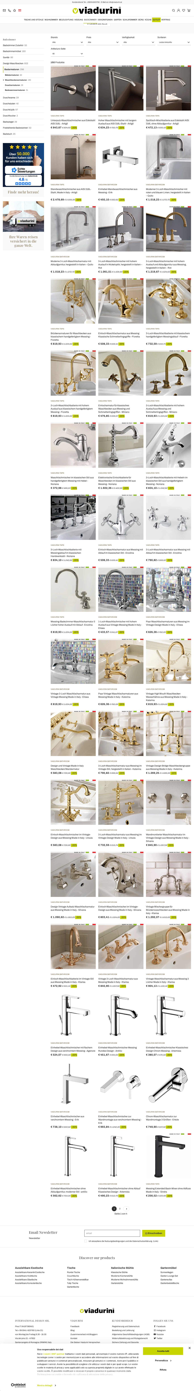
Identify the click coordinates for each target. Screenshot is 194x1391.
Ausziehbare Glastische (26, 1279)
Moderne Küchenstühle (122, 1276)
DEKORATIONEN (105, 20)
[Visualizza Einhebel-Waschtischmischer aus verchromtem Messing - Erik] (88, 1068)
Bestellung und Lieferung (123, 1330)
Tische (71, 1267)
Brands (54, 37)
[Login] (178, 10)
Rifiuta (163, 1369)
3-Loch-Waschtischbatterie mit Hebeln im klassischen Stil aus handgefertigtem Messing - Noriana (167, 480)
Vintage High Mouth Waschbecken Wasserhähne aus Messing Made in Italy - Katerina (166, 696)
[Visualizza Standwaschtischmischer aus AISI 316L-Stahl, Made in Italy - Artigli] (88, 141)
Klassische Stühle (119, 1272)
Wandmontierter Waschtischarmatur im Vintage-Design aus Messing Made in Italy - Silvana (167, 837)
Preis (88, 37)
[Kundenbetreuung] (9, 10)
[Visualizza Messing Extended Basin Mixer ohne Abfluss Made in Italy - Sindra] (184, 1140)
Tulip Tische (72, 1283)
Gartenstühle (117, 1283)
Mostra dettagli (44, 1385)
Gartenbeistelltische (169, 1283)
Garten (118, 20)
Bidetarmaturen (13, 75)
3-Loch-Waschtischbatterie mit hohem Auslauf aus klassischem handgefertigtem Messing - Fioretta (72, 408)
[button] (67, 42)
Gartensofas (166, 1279)
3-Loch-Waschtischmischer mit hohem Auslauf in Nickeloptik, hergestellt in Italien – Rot (120, 264)
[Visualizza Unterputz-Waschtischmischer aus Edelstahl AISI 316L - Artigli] (88, 72)
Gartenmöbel (168, 1267)
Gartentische (73, 1287)
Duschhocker (10, 116)
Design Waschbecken (15, 63)
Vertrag (165, 20)
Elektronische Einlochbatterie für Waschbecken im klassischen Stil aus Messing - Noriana (117, 480)
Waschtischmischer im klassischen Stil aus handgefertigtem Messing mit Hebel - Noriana (72, 480)
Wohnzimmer (51, 20)
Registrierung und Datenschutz (126, 1326)
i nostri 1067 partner (53, 1354)
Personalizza (161, 1360)
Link (156, 1241)
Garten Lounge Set (169, 1276)
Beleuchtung (66, 20)
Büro (141, 20)
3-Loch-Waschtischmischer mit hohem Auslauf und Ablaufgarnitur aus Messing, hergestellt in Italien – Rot (166, 264)
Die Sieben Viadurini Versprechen (85, 1342)
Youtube (160, 1334)
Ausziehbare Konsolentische (28, 1283)
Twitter (159, 1338)
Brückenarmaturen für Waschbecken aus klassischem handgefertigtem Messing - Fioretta (71, 336)
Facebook (160, 1326)
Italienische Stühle (122, 1267)
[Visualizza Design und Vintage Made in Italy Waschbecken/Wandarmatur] (88, 718)
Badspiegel (10, 122)
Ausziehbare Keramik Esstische (29, 1272)
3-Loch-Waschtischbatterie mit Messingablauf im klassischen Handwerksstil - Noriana (66, 552)
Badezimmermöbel (14, 51)
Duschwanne (11, 97)
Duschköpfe (10, 110)
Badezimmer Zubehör (15, 45)
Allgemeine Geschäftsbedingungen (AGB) (131, 1334)
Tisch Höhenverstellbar (78, 1279)
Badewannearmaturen (16, 90)
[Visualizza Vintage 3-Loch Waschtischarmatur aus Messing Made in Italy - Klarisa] (136, 931)
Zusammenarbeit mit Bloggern (84, 1334)
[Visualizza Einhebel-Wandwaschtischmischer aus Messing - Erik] (136, 141)
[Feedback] (14, 10)
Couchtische (73, 1276)
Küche (148, 20)
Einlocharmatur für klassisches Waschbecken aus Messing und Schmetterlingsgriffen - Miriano (114, 408)
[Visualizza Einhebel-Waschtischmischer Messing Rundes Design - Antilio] (136, 1000)
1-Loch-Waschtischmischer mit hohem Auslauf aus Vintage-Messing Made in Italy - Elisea (120, 624)
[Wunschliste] (88, 79)
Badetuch (9, 134)
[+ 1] (126, 1208)
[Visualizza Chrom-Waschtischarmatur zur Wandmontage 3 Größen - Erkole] (184, 1068)
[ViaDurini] (96, 10)
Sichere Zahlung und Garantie (125, 1342)
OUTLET (156, 20)
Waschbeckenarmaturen (18, 80)
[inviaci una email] (4, 10)
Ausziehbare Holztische (26, 1276)
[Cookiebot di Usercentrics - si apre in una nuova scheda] (18, 1385)
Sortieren (162, 37)
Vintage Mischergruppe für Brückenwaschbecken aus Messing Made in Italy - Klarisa (168, 909)
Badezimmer (90, 20)
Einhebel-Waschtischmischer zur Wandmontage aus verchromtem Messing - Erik (119, 1119)
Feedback (74, 1326)
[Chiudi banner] (190, 1348)
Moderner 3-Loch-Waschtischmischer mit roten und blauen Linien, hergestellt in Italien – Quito (168, 192)
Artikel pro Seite (58, 49)
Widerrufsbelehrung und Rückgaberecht (130, 1338)
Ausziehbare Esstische (29, 1267)
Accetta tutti (163, 1351)
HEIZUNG (78, 20)
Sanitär (8, 57)
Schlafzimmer (130, 20)
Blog (72, 1330)
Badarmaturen (14, 69)
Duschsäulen (11, 103)
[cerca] (173, 10)
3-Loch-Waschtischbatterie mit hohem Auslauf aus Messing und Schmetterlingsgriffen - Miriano (165, 408)
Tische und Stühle (33, 20)
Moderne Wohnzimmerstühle (124, 1279)
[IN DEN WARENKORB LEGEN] (184, 141)
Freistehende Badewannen (17, 128)
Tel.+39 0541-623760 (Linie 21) (29, 1330)
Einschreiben (154, 1233)
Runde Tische (73, 1272)
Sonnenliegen (166, 1272)
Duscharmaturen (14, 85)
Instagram (161, 1330)
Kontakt (73, 1338)
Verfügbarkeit (128, 37)
